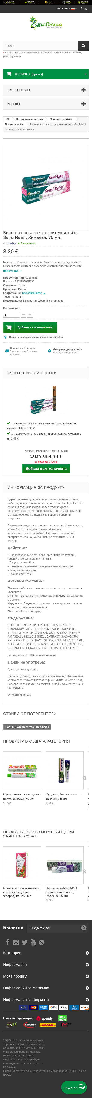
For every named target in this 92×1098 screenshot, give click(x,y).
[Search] (83, 46)
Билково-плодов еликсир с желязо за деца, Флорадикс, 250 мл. (21, 892)
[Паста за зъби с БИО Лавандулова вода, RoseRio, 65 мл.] (65, 865)
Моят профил (15, 976)
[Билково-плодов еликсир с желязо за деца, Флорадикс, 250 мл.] (22, 865)
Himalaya (11, 243)
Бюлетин (13, 927)
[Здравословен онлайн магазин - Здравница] (46, 23)
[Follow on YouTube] (33, 942)
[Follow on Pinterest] (41, 942)
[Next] (84, 778)
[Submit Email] (84, 928)
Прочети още (11, 270)
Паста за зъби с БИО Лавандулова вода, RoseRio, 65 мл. (61, 892)
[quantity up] (23, 315)
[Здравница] (46, 2)
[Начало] (8, 119)
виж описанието (32, 293)
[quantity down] (30, 315)
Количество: (11, 308)
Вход (84, 8)
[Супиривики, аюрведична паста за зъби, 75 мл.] (22, 770)
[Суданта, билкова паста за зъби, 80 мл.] (65, 770)
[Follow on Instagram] (16, 942)
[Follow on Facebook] (7, 942)
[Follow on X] (24, 942)
